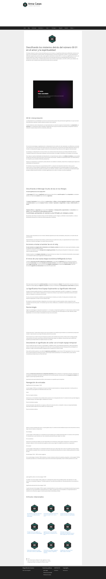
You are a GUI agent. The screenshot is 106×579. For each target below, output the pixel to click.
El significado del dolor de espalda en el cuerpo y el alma (37, 562)
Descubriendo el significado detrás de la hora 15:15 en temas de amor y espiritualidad (34, 515)
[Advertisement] (53, 17)
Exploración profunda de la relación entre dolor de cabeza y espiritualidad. (34, 551)
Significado (45, 559)
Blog (29, 28)
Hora (28, 559)
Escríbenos (56, 570)
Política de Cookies (47, 574)
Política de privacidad (47, 572)
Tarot (47, 28)
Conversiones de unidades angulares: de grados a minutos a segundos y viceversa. (51, 551)
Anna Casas (35, 3)
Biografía (60, 28)
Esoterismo (40, 28)
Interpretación (32, 559)
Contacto (66, 28)
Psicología (54, 28)
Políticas (71, 28)
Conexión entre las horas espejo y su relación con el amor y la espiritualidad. (67, 514)
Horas (28, 558)
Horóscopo (34, 28)
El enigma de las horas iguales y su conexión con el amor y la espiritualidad (34, 532)
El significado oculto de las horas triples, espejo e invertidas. (66, 551)
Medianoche (37, 559)
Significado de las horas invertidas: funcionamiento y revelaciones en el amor (50, 533)
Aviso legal (45, 570)
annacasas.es (65, 570)
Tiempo (48, 559)
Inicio (25, 28)
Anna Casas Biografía (26, 570)
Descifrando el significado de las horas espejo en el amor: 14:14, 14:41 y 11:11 (51, 515)
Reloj (41, 559)
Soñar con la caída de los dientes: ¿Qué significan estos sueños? (39, 561)
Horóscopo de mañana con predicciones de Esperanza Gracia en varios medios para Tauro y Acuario (67, 533)
